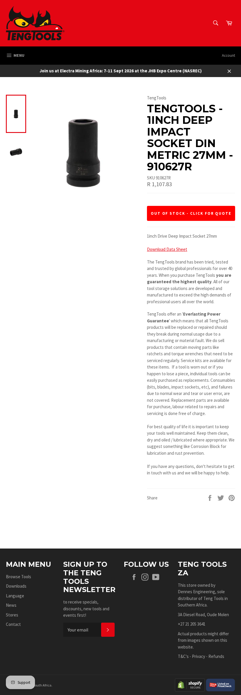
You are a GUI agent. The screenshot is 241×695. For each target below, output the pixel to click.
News (11, 605)
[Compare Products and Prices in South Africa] (220, 684)
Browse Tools (18, 576)
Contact (13, 624)
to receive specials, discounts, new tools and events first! (86, 608)
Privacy (198, 656)
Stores (12, 615)
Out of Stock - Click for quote (191, 213)
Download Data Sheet (167, 249)
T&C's (183, 656)
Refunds (216, 656)
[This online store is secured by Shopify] (190, 684)
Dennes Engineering (196, 591)
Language (15, 596)
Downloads (16, 586)
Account (228, 55)
